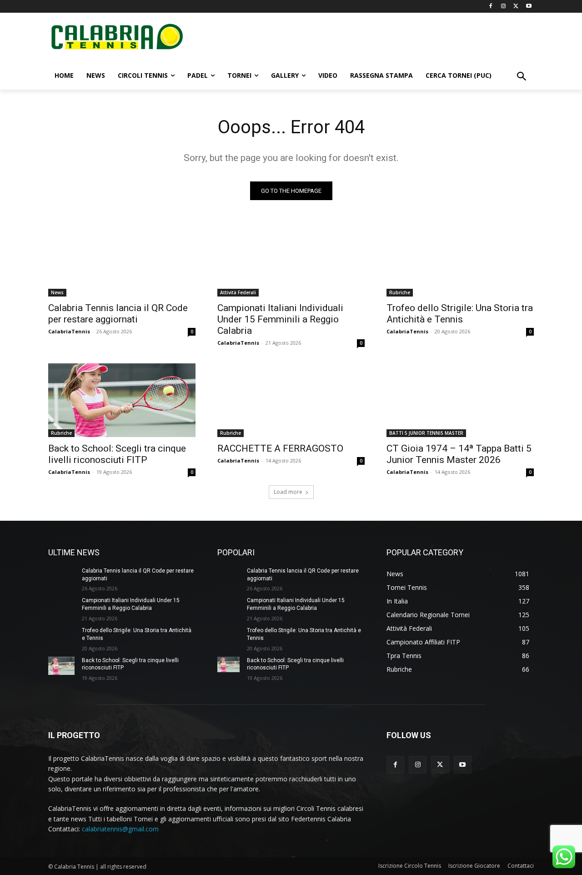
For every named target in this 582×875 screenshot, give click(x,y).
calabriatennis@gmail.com (120, 829)
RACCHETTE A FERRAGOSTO (280, 448)
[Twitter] (516, 6)
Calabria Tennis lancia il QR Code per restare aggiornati (118, 313)
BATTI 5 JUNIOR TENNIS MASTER (426, 433)
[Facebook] (491, 6)
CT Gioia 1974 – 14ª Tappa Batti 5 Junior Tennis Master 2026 (459, 454)
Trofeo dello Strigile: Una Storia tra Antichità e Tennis (459, 313)
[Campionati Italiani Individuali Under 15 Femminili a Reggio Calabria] (291, 260)
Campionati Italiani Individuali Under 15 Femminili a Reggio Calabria (280, 319)
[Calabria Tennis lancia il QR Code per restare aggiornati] (122, 260)
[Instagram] (503, 6)
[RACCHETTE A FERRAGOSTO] (291, 400)
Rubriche (399, 292)
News (57, 292)
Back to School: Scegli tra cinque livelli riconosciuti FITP (117, 454)
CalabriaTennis (69, 331)
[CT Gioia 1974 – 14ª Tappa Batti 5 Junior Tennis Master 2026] (460, 400)
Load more (288, 492)
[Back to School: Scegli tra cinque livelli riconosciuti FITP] (122, 400)
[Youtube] (528, 6)
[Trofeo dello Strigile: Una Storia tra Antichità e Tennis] (460, 260)
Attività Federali (238, 292)
